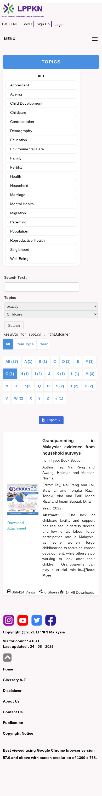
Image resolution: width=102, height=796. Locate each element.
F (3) (90, 361)
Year (44, 344)
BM (5, 24)
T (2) (74, 386)
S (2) (60, 386)
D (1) (66, 361)
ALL (41, 76)
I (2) (38, 374)
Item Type (25, 344)
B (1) (43, 361)
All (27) (11, 361)
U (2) (89, 386)
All (7, 344)
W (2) (18, 398)
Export (52, 420)
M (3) (90, 374)
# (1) (59, 398)
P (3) (28, 386)
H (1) (24, 374)
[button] (14, 325)
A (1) (28, 361)
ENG (15, 24)
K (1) (60, 374)
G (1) (9, 374)
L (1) (75, 374)
